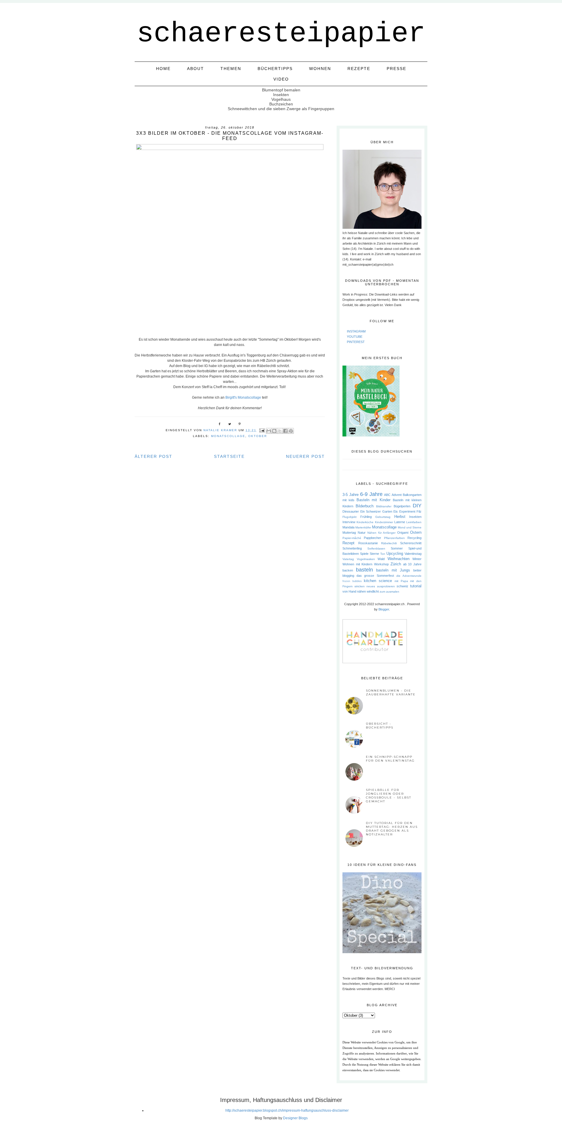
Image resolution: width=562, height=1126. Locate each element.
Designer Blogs (295, 1118)
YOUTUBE (354, 336)
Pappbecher (372, 538)
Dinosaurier (350, 511)
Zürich (395, 564)
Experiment (407, 511)
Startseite (229, 456)
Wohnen (320, 68)
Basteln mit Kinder (373, 500)
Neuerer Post (305, 456)
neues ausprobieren (380, 586)
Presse (396, 68)
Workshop (381, 564)
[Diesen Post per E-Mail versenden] (269, 431)
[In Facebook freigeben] (285, 431)
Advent (397, 495)
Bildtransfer (383, 506)
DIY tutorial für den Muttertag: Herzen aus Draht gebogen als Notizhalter (392, 828)
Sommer (397, 548)
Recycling (414, 538)
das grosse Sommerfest (375, 575)
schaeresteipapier (281, 34)
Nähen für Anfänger (381, 532)
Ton (382, 553)
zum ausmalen (389, 591)
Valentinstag (413, 553)
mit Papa (401, 581)
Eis (395, 511)
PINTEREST (356, 342)
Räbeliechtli (389, 543)
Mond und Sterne (410, 527)
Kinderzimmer (384, 522)
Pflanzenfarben (394, 538)
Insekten (415, 516)
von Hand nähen (354, 591)
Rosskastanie (368, 543)
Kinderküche (365, 522)
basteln (364, 570)
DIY (417, 506)
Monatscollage (228, 436)
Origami (402, 532)
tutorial (416, 586)
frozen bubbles (352, 581)
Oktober (257, 436)
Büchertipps (275, 68)
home (163, 68)
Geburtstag (382, 516)
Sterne (374, 553)
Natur (362, 532)
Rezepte (358, 68)
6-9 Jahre (371, 494)
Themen (230, 68)
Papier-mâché (351, 538)
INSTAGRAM (356, 331)
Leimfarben (414, 522)
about (195, 68)
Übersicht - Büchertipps (379, 725)
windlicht (373, 591)
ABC (387, 495)
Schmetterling (352, 548)
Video (281, 79)
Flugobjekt (349, 516)
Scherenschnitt (411, 543)
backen (347, 570)
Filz (419, 511)
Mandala (348, 527)
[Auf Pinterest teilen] (291, 431)
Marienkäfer (363, 527)
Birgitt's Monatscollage (243, 397)
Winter (417, 559)
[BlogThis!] (274, 431)
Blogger (383, 609)
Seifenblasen (376, 548)
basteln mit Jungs (393, 570)
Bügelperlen (402, 506)
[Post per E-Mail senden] (262, 430)
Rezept (348, 543)
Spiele (364, 553)
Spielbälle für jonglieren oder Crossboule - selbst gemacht (388, 795)
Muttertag (349, 532)
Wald (381, 559)
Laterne (399, 522)
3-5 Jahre (350, 494)
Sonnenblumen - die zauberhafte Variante (391, 692)
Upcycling (394, 553)
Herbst (399, 516)
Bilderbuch (364, 506)
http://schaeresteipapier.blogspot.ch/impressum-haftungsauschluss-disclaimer (287, 1110)
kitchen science (378, 581)
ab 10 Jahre (412, 564)
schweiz (402, 586)
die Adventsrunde (409, 575)
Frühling (366, 516)
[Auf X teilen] (280, 431)
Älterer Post (153, 456)
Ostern (416, 532)
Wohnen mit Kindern (357, 564)
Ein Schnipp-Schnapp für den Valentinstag (390, 758)
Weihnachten (398, 559)
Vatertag (348, 559)
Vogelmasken (366, 559)
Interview (348, 522)
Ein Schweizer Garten (376, 511)
